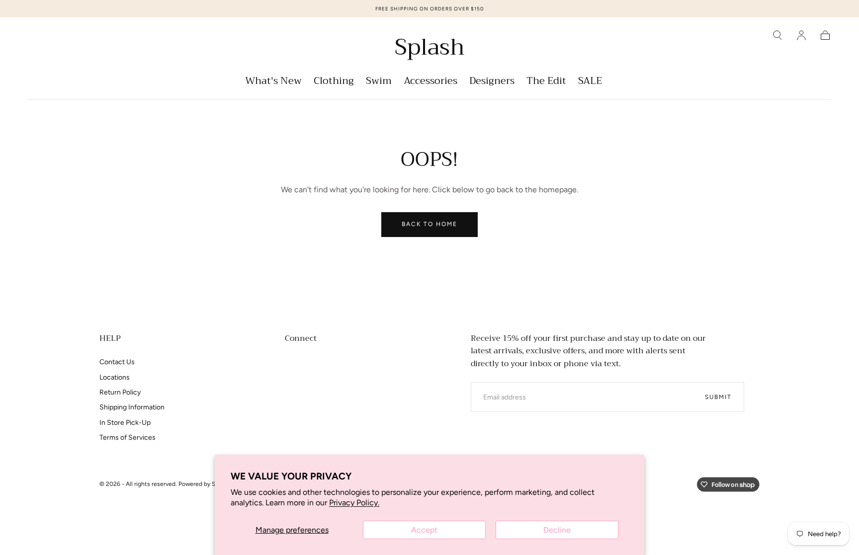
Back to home (429, 224)
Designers (492, 82)
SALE (590, 82)
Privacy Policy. (354, 502)
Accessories (430, 82)
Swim (379, 82)
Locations (114, 377)
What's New (273, 82)
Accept (424, 530)
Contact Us (117, 362)
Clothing (334, 82)
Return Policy (120, 392)
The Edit (546, 82)
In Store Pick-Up (125, 422)
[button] (777, 35)
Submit (718, 397)
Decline (557, 530)
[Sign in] (801, 35)
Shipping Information (132, 407)
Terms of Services (127, 437)
